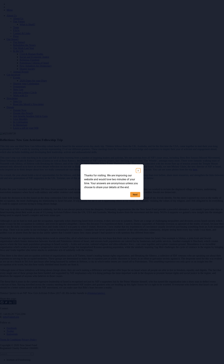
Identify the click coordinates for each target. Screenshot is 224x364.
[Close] (138, 171)
